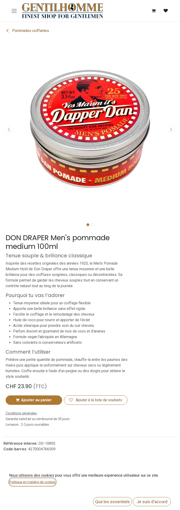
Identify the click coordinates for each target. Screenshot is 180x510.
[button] (9, 129)
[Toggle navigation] (14, 10)
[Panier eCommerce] (153, 11)
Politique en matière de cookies (32, 482)
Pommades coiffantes (30, 30)
